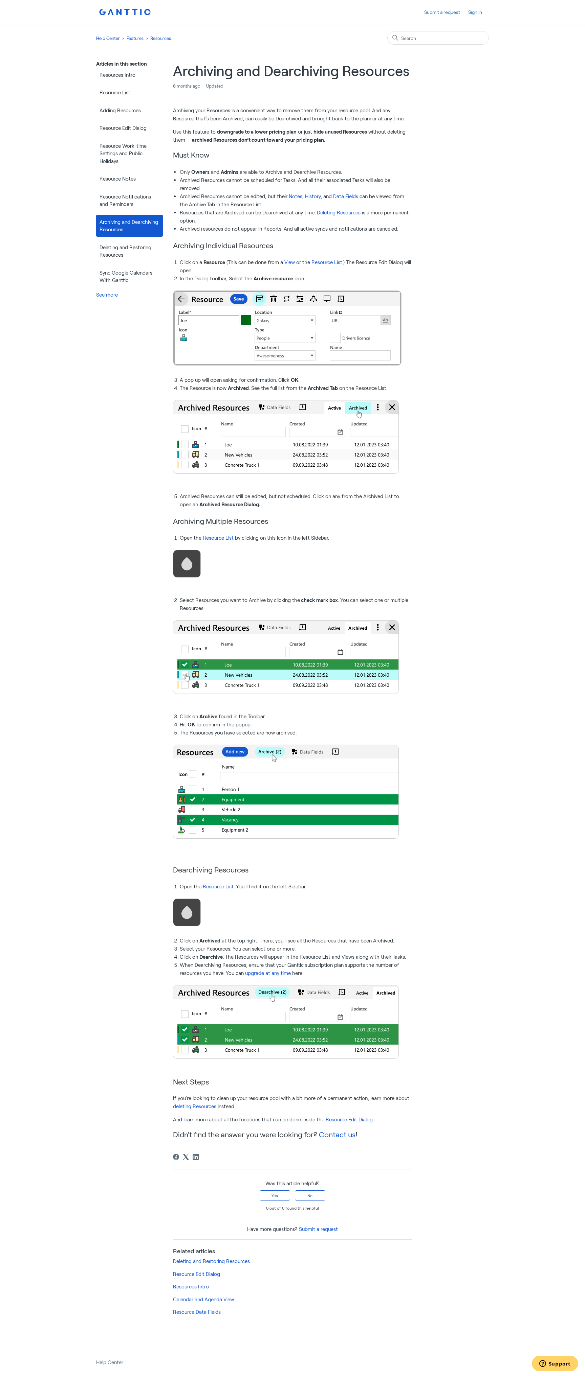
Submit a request (442, 12)
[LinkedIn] (196, 1157)
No (309, 1195)
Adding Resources (120, 110)
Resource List (115, 92)
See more (107, 294)
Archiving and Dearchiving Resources (129, 226)
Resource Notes (118, 179)
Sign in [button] (475, 12)
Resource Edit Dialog (123, 128)
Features (135, 38)
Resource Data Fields (197, 1312)
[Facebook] (176, 1157)
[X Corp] (186, 1157)
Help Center (108, 38)
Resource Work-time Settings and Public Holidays (123, 153)
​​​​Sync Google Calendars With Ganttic (126, 276)
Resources (160, 38)
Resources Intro (117, 75)
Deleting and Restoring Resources (125, 251)
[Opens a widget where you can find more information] (555, 1364)
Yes (275, 1195)
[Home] (125, 12)
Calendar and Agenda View (203, 1299)
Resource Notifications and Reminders (125, 200)
